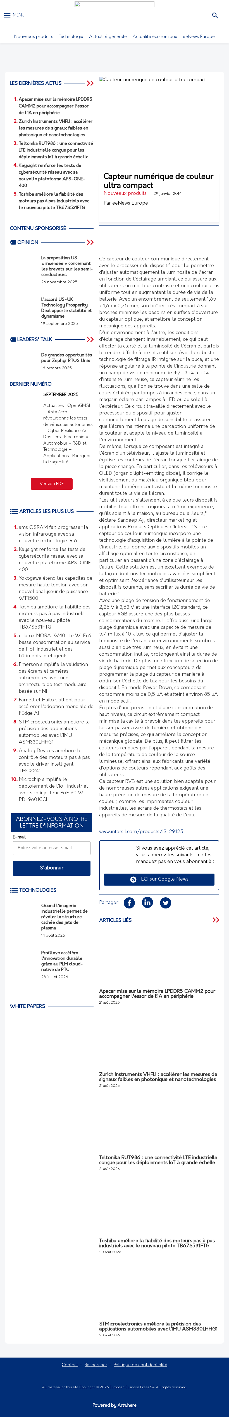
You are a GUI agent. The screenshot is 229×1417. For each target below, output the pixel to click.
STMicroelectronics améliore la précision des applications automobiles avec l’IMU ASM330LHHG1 (54, 732)
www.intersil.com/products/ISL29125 (141, 832)
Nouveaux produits (33, 37)
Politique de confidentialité (140, 1365)
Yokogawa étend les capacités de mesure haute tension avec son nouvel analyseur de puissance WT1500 (55, 588)
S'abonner (51, 868)
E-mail (19, 837)
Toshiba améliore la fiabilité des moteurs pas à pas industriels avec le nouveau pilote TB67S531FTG (54, 617)
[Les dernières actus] (91, 83)
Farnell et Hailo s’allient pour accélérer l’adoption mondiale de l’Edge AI (56, 707)
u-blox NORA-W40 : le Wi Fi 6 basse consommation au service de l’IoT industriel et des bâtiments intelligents (55, 646)
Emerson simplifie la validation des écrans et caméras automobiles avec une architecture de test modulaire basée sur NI (53, 678)
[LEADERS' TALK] (91, 339)
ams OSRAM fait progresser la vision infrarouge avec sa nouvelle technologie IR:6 (53, 534)
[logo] (114, 15)
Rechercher (96, 1365)
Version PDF (52, 484)
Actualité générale (108, 37)
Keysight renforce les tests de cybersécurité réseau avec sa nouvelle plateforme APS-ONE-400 (56, 559)
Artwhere (127, 1405)
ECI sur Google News (163, 879)
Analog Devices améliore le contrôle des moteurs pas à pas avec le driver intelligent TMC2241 (54, 761)
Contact (70, 1365)
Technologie (71, 37)
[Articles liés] (216, 920)
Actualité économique (155, 37)
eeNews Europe (199, 37)
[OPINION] (91, 242)
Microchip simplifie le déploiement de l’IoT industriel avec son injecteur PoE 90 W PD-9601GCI (53, 789)
